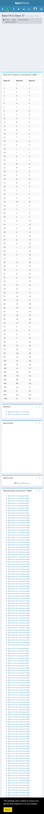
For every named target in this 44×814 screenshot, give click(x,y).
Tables (14, 20)
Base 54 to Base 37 (11, 22)
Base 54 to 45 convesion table (19, 601)
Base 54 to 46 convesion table (19, 603)
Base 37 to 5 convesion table (18, 656)
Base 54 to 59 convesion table (19, 632)
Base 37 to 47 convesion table (19, 756)
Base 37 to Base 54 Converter (19, 414)
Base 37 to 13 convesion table (19, 675)
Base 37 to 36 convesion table (19, 731)
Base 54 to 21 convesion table (19, 542)
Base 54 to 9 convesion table (18, 513)
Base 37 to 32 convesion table (19, 722)
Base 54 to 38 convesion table (19, 584)
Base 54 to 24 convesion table (19, 549)
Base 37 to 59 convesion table (19, 785)
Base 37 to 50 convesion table (19, 763)
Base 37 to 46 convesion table (19, 753)
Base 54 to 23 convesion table (19, 547)
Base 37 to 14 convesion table (19, 678)
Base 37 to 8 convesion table (18, 663)
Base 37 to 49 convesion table (19, 761)
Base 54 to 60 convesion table (19, 635)
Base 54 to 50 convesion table (19, 613)
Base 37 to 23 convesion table (19, 700)
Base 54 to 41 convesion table (19, 591)
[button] (2, 9)
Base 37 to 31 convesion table (19, 719)
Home (7, 20)
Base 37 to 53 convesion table (19, 770)
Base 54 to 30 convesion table (19, 564)
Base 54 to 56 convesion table (19, 625)
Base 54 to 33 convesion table (19, 571)
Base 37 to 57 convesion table (19, 780)
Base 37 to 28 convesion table (19, 712)
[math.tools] (7, 9)
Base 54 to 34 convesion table (19, 574)
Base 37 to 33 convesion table (19, 724)
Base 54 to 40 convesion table (19, 589)
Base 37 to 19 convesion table (19, 690)
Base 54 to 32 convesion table (19, 569)
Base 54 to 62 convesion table (19, 640)
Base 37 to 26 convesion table (19, 707)
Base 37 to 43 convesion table (19, 746)
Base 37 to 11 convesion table (19, 670)
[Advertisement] (22, 49)
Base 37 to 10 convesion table (19, 668)
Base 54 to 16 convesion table (19, 530)
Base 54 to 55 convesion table (19, 623)
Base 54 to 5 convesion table (18, 503)
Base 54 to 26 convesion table (19, 554)
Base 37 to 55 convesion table (19, 775)
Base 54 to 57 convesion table (19, 628)
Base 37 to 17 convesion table (19, 685)
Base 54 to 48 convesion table (19, 608)
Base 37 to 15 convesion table (19, 680)
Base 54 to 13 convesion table (19, 523)
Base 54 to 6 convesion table (18, 505)
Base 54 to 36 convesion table (19, 579)
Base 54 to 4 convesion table (18, 501)
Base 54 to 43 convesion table (19, 596)
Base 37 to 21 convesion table (19, 695)
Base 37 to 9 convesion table (18, 665)
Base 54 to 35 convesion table (19, 576)
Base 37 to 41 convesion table (19, 741)
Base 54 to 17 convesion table (19, 532)
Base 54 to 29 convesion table (19, 562)
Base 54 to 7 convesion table (18, 508)
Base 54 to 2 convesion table (18, 496)
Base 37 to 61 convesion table (19, 790)
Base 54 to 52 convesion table (19, 618)
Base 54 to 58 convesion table (19, 630)
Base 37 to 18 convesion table (19, 687)
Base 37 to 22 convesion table (19, 697)
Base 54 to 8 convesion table (18, 510)
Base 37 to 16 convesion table (19, 683)
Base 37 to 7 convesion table (18, 661)
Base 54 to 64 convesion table (19, 645)
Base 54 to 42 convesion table (19, 593)
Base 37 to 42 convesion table (19, 744)
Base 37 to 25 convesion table (19, 705)
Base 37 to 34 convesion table (19, 726)
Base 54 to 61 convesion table (19, 637)
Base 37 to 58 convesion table (19, 783)
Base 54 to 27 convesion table (19, 557)
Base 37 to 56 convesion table (19, 778)
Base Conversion (23, 20)
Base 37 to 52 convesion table (19, 768)
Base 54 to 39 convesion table (19, 586)
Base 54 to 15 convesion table (19, 527)
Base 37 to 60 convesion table (19, 788)
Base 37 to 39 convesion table (19, 736)
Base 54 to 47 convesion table (19, 606)
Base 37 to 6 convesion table (18, 658)
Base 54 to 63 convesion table (19, 642)
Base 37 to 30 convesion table (19, 717)
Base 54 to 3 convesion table (18, 498)
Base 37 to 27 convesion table (19, 709)
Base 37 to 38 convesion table (19, 734)
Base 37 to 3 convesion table (18, 651)
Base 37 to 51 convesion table (19, 766)
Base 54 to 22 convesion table (19, 545)
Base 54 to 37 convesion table (19, 581)
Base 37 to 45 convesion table (19, 751)
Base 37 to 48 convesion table (19, 758)
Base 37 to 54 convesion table (19, 773)
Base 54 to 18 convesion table (19, 535)
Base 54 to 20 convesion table (19, 540)
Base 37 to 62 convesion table (19, 792)
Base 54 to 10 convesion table (19, 515)
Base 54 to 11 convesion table (19, 518)
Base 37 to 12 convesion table (19, 673)
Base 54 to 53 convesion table (19, 620)
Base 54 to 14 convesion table (19, 525)
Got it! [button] (7, 810)
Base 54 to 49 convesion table (19, 610)
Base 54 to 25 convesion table (19, 552)
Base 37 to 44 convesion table (19, 748)
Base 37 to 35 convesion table (19, 729)
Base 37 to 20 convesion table (19, 692)
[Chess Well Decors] (22, 483)
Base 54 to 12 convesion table (19, 520)
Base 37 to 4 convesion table (18, 653)
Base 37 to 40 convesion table (19, 739)
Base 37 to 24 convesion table (19, 702)
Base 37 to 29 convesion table (19, 714)
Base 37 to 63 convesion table (19, 795)
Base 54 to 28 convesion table (19, 559)
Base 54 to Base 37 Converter (19, 412)
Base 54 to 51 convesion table (19, 615)
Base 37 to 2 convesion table (18, 648)
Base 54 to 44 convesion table (19, 598)
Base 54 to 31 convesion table (19, 567)
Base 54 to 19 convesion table (19, 537)
